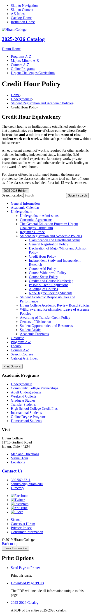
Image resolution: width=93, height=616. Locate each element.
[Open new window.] (19, 496)
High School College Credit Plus (34, 408)
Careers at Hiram (23, 524)
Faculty (16, 346)
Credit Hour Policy (42, 256)
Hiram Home (11, 49)
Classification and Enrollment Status (54, 240)
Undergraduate (21, 99)
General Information (25, 203)
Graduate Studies (23, 400)
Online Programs (23, 69)
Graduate (17, 338)
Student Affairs (30, 330)
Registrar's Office (32, 232)
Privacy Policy (21, 528)
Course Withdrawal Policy (47, 273)
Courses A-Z (20, 65)
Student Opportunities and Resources (46, 326)
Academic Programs (34, 334)
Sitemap (16, 520)
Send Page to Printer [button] (25, 568)
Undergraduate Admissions (39, 216)
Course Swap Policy (43, 277)
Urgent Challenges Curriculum (33, 73)
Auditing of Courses (43, 289)
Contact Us (12, 471)
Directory (17, 488)
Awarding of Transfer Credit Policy (45, 317)
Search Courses (22, 354)
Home (15, 95)
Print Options (12, 366)
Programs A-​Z (21, 342)
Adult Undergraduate (26, 392)
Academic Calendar (25, 207)
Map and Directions (25, 454)
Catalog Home (21, 18)
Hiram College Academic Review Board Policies (55, 305)
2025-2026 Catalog (23, 39)
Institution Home (23, 22)
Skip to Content (22, 10)
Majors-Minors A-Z (25, 60)
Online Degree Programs (28, 417)
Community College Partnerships (34, 388)
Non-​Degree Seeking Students (50, 293)
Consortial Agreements (36, 220)
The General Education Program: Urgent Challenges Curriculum (49, 226)
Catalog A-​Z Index (24, 358)
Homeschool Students (26, 421)
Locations (18, 462)
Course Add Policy (42, 269)
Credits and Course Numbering (51, 281)
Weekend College (23, 396)
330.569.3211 (20, 480)
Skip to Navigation (24, 5)
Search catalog (12, 195)
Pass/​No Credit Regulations (48, 285)
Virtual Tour (19, 458)
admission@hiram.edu (27, 484)
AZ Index (18, 14)
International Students (26, 413)
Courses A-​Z (20, 350)
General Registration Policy (48, 244)
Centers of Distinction (35, 322)
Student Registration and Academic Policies (42, 103)
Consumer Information (27, 532)
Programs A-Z (21, 56)
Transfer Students (23, 404)
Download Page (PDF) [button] (27, 583)
